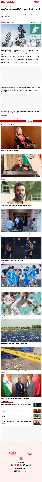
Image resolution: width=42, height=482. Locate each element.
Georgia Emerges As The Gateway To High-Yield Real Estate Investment (17, 404)
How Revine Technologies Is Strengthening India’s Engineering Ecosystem (15, 416)
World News (3, 400)
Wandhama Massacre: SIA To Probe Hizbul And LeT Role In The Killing (15, 233)
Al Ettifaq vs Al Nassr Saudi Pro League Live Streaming (12, 260)
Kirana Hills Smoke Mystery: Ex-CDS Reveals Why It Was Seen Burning (15, 178)
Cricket (2, 317)
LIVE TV (36, 1)
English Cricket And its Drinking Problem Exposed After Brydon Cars (15, 315)
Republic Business (4, 22)
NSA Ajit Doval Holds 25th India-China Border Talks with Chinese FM (15, 398)
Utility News (3, 418)
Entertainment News (4, 411)
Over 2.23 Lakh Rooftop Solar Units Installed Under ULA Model (14, 343)
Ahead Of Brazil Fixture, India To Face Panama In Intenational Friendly (15, 288)
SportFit (2, 262)
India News (3, 179)
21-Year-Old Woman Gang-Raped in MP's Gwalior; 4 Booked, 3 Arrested (15, 371)
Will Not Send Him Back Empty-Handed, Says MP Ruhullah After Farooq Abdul (17, 205)
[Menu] (40, 1)
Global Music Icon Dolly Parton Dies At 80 (9, 150)
